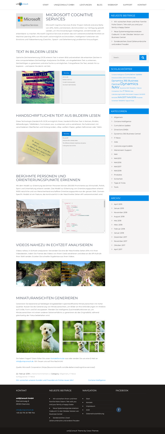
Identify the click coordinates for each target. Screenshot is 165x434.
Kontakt (142, 5)
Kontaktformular (57, 358)
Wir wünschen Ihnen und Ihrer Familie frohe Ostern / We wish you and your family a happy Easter (129, 24)
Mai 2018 (117, 221)
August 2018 (119, 216)
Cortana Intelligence (96, 380)
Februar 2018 (119, 229)
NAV (116, 154)
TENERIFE (121, 101)
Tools (116, 187)
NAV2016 (114, 97)
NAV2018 (131, 97)
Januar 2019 (119, 208)
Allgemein (64, 374)
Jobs (131, 91)
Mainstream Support (132, 94)
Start (46, 5)
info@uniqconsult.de (24, 410)
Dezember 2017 (120, 237)
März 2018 (118, 225)
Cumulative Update (133, 74)
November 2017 (120, 241)
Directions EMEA (121, 130)
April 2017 (118, 249)
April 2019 (118, 204)
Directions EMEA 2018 (119, 78)
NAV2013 (142, 94)
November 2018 (120, 212)
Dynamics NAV (125, 85)
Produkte (139, 97)
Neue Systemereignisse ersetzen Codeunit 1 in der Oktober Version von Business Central (128, 34)
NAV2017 (122, 97)
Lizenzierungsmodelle (118, 94)
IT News (72, 374)
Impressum (90, 406)
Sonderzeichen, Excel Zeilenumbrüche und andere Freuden (129, 42)
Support (127, 5)
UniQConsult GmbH (64, 5)
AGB (88, 410)
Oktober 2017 (119, 245)
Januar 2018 (119, 233)
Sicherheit (115, 101)
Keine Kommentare (40, 374)
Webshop (113, 5)
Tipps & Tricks (130, 101)
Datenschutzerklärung (95, 414)
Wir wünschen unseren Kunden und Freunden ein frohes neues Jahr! (45, 380)
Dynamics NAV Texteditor (128, 88)
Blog (99, 5)
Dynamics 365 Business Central (127, 134)
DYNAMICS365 (131, 78)
